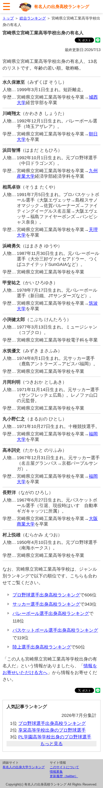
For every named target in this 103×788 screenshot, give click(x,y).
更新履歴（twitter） (64, 776)
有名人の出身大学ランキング (23, 767)
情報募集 (56, 771)
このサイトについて (64, 767)
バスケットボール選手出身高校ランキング (55, 630)
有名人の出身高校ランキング (61, 6)
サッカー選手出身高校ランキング (46, 604)
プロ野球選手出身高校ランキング (46, 594)
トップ (8, 18)
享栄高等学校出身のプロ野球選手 (52, 730)
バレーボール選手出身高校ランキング (50, 613)
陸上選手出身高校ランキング (41, 647)
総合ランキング (33, 18)
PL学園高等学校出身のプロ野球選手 (54, 736)
